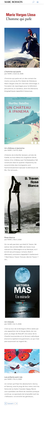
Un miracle (9, 322)
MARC (9, 74)
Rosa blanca (9, 237)
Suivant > (11, 403)
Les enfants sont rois (13, 377)
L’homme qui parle (12, 72)
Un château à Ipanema (14, 148)
